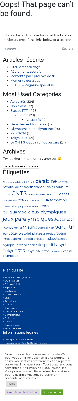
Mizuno (30, 227)
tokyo (60, 244)
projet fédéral (56, 233)
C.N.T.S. (9, 304)
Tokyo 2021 (34, 251)
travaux (47, 251)
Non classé (18, 106)
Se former (10, 318)
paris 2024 (10, 233)
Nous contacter (13, 328)
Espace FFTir (20, 110)
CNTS (19, 193)
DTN (21, 200)
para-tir (64, 226)
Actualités (18, 101)
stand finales (28, 245)
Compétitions (12, 314)
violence (58, 251)
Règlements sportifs (25, 71)
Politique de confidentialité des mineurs (26, 342)
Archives (9, 321)
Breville (31, 182)
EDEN (8, 297)
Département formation (28, 124)
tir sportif (45, 245)
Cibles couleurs (13, 294)
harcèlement (33, 206)
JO (56, 219)
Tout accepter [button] (52, 392)
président (41, 238)
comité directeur (39, 194)
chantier (40, 187)
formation (58, 200)
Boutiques (10, 290)
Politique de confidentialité (19, 339)
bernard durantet (18, 182)
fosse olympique (15, 206)
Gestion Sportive (14, 311)
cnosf (7, 194)
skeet (53, 238)
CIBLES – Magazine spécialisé (32, 85)
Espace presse (12, 324)
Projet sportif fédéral (18, 238)
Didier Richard (10, 200)
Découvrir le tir (13, 284)
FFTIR (44, 200)
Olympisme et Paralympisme (32, 129)
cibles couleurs (57, 187)
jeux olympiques (48, 212)
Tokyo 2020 (19, 138)
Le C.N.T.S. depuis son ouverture (34, 142)
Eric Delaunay (32, 200)
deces (64, 194)
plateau (38, 233)
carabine (46, 181)
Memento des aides (25, 80)
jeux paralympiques (28, 219)
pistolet (25, 233)
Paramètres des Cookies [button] (22, 392)
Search (67, 48)
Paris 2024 (18, 133)
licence (8, 227)
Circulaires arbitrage (25, 67)
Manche (18, 228)
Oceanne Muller (46, 228)
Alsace (6, 182)
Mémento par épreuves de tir (32, 76)
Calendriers (11, 307)
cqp (55, 194)
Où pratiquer (12, 280)
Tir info (23, 115)
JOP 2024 (67, 219)
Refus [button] (11, 383)
